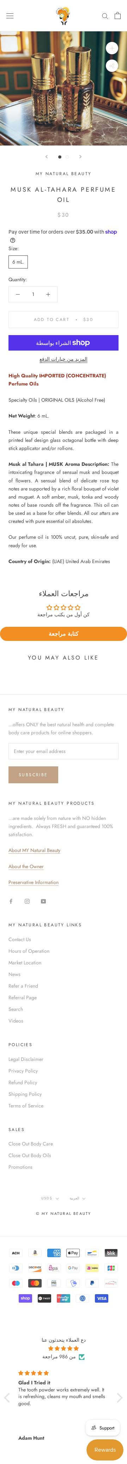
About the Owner (26, 866)
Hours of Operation (28, 951)
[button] (9, 1397)
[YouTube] (43, 901)
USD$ (47, 1198)
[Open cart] (118, 15)
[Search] (105, 16)
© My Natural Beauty (63, 1213)
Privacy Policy (23, 1070)
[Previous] (47, 156)
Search (15, 1009)
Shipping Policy (25, 1094)
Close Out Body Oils (29, 1155)
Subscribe (33, 775)
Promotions (20, 1166)
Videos (15, 1020)
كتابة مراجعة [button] (64, 634)
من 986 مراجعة (59, 1356)
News (14, 974)
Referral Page (22, 997)
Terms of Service (25, 1105)
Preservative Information (33, 882)
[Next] (80, 156)
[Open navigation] (9, 15)
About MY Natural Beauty (34, 850)
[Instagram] (27, 901)
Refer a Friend (23, 985)
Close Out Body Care (30, 1143)
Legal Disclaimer (25, 1059)
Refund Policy (22, 1082)
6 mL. (18, 261)
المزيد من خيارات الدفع (63, 359)
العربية (74, 1198)
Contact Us (19, 939)
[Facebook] (10, 901)
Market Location (24, 962)
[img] (63, 1348)
